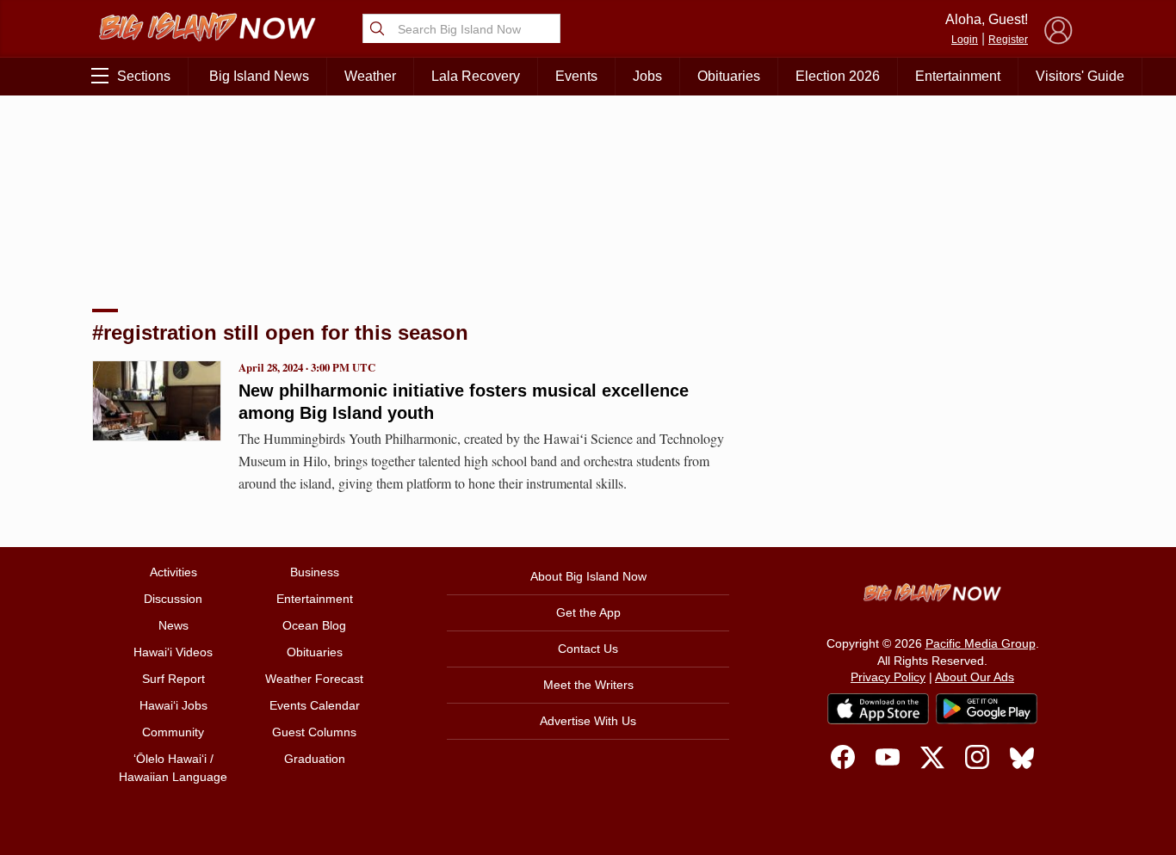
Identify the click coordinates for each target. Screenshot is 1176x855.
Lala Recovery (475, 76)
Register (1008, 40)
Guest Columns (314, 732)
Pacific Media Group (980, 643)
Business (314, 572)
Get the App (588, 612)
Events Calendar (314, 705)
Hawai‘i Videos (173, 652)
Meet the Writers (588, 685)
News (173, 625)
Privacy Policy (888, 677)
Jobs (647, 76)
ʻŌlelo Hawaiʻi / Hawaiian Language (173, 768)
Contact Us (588, 648)
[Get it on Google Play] (986, 708)
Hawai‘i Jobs (173, 705)
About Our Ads (974, 677)
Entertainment (957, 76)
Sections (143, 76)
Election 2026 (837, 76)
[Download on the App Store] (878, 708)
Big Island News (259, 76)
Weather (370, 76)
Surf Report (173, 679)
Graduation (314, 759)
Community (173, 732)
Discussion (173, 599)
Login (964, 40)
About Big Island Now (588, 576)
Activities (173, 572)
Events (576, 76)
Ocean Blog (314, 625)
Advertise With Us (588, 721)
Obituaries (728, 76)
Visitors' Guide (1080, 76)
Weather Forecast (314, 679)
